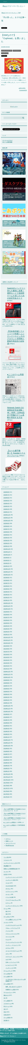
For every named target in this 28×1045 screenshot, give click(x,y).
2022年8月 (6, 614)
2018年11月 (7, 742)
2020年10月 (7, 677)
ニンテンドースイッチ (6, 50)
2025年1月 (6, 546)
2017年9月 (6, 782)
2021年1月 (6, 668)
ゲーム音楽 (7, 984)
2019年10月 (7, 711)
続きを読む (22, 88)
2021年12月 (7, 637)
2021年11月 (7, 640)
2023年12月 (7, 569)
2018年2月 (6, 768)
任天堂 (5, 874)
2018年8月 (6, 751)
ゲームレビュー (17, 50)
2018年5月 (6, 760)
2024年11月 (7, 552)
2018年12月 (7, 740)
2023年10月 (7, 574)
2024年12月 (7, 549)
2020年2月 (6, 700)
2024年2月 (6, 563)
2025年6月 (6, 532)
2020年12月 (7, 671)
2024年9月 (6, 557)
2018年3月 (6, 765)
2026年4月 (6, 503)
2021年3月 (6, 663)
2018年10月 (7, 745)
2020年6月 (6, 688)
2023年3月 (6, 594)
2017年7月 (6, 788)
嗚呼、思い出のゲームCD (13, 986)
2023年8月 (6, 580)
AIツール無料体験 (7, 142)
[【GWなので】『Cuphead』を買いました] (14, 72)
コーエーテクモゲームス (12, 951)
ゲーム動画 (7, 1000)
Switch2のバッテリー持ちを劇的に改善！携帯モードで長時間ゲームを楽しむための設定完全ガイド (16, 293)
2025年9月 (6, 523)
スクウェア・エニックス (12, 956)
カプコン (8, 948)
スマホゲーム (7, 1003)
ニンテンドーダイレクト (12, 905)
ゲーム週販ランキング (12, 919)
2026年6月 (6, 497)
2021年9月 (6, 646)
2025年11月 (7, 517)
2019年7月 (6, 720)
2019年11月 (7, 708)
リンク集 (6, 857)
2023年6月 (6, 586)
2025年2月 (6, 543)
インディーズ (5, 53)
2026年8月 (6, 492)
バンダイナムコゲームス (12, 925)
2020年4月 (6, 694)
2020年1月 (6, 703)
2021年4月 (6, 660)
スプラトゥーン (10, 891)
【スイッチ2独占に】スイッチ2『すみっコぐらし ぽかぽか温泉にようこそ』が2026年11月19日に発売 (14, 269)
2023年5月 (6, 589)
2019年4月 (6, 728)
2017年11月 (7, 777)
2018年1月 (6, 771)
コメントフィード (11, 843)
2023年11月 (7, 572)
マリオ (7, 883)
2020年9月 (6, 680)
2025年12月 (7, 515)
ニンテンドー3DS (11, 880)
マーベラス (9, 936)
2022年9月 (6, 611)
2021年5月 (6, 657)
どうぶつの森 (9, 897)
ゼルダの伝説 (9, 886)
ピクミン (8, 903)
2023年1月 (6, 600)
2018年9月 (6, 748)
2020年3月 (6, 697)
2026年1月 (6, 512)
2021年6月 (6, 654)
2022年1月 (6, 634)
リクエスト (7, 860)
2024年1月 (6, 566)
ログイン (8, 839)
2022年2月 (6, 631)
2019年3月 (6, 731)
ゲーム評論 (7, 973)
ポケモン (8, 888)
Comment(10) (23, 90)
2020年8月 (6, 683)
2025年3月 (6, 540)
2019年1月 (6, 737)
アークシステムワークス (12, 942)
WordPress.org (10, 845)
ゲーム (5, 908)
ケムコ (7, 939)
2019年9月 (6, 714)
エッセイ (6, 871)
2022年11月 (7, 606)
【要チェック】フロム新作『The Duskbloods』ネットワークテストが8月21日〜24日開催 (13, 195)
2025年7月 (6, 529)
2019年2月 (6, 734)
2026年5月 (6, 500)
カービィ (8, 894)
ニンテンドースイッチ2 (10, 863)
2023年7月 (6, 583)
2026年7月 (6, 495)
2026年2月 (6, 509)
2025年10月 (7, 520)
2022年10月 (7, 609)
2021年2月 (6, 666)
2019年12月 (7, 705)
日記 (5, 1012)
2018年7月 (6, 754)
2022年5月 (6, 623)
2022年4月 (6, 626)
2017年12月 (7, 774)
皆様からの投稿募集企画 (10, 868)
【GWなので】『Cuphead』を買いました (13, 38)
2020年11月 (7, 674)
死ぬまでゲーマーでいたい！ (14, 6)
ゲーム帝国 (7, 1017)
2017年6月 (6, 791)
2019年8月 (6, 717)
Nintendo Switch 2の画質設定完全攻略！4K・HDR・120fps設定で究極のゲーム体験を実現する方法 (15, 412)
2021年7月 (6, 651)
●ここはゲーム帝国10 (10, 822)
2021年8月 (6, 648)
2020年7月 (6, 686)
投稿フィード (9, 841)
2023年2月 (6, 597)
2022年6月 (6, 620)
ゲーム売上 (7, 916)
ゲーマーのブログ (7, 140)
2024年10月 (7, 554)
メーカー (6, 922)
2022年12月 (7, 603)
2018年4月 (6, 762)
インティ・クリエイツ (12, 945)
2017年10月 (7, 780)
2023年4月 (6, 591)
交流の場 (6, 1014)
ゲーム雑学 (7, 976)
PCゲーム (6, 1006)
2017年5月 (6, 794)
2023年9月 (6, 577)
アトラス (8, 931)
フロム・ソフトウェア (12, 928)
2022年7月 (6, 617)
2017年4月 (6, 797)
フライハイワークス (11, 933)
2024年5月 (6, 560)
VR (4, 1009)
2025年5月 (6, 534)
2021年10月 (7, 643)
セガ (7, 959)
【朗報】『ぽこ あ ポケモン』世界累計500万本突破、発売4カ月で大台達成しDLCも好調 (14, 223)
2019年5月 (6, 725)
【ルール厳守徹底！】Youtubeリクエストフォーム (16, 453)
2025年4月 (6, 537)
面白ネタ (6, 995)
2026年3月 (6, 506)
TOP (12, 12)
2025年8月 (6, 526)
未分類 (5, 1020)
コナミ (7, 953)
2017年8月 (6, 785)
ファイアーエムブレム (12, 900)
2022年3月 (6, 629)
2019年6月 (6, 723)
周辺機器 (6, 866)
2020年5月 (6, 691)
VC (4, 998)
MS (6, 911)
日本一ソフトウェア (11, 962)
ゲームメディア (8, 971)
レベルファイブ (10, 965)
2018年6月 (6, 757)
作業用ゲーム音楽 (11, 989)
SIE (7, 914)
